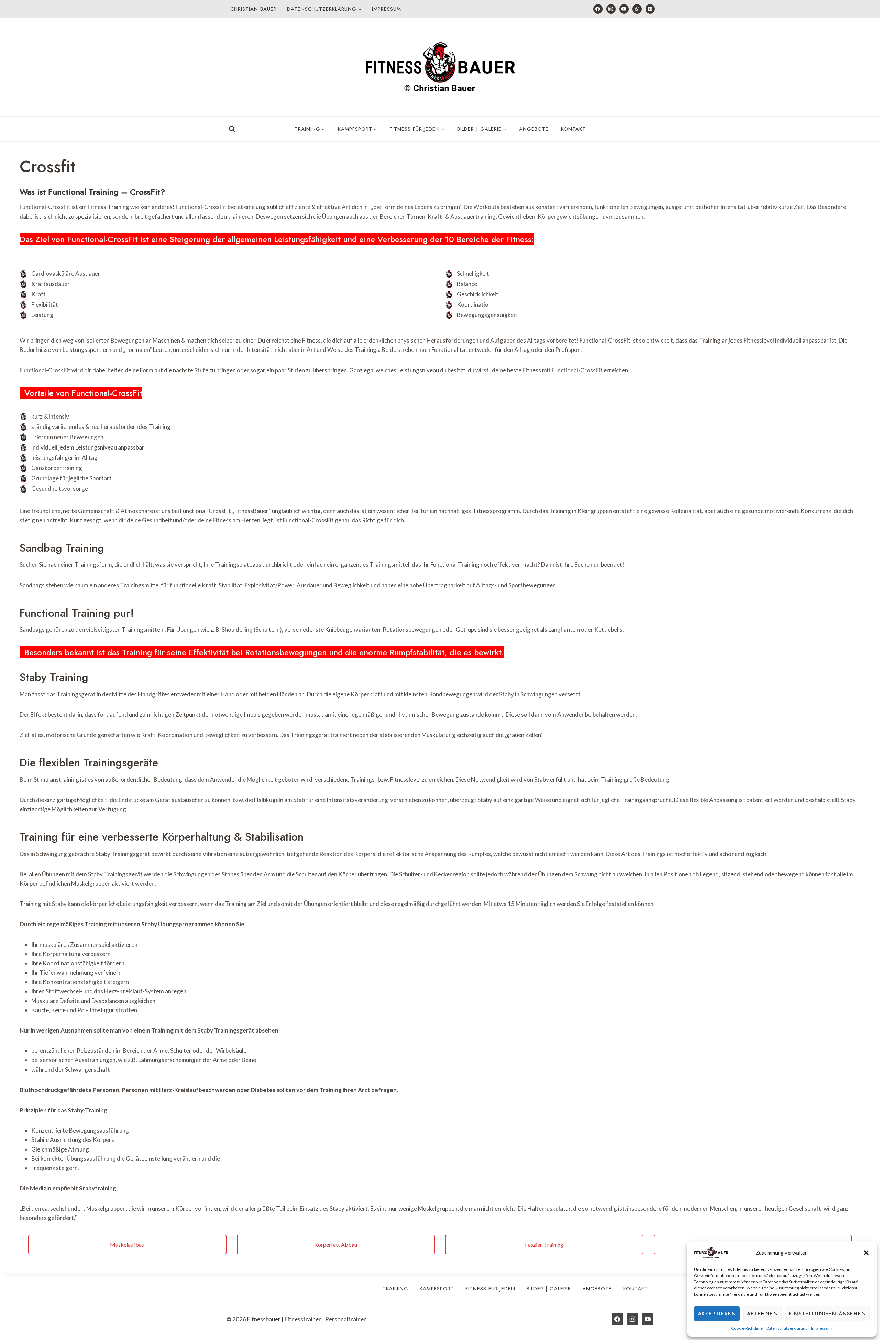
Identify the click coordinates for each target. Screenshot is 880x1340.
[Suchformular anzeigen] (232, 129)
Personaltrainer (345, 1319)
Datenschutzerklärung (786, 1328)
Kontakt (573, 129)
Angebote (534, 129)
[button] (866, 1252)
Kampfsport (437, 1289)
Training (395, 1289)
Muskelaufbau (127, 1244)
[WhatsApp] (637, 8)
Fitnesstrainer (303, 1319)
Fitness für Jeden (490, 1289)
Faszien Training (544, 1244)
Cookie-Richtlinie (747, 1328)
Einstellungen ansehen (827, 1313)
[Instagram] (611, 8)
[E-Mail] (650, 8)
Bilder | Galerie (549, 1289)
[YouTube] (624, 8)
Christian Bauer (253, 9)
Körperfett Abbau (335, 1244)
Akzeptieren (717, 1313)
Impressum (821, 1328)
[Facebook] (598, 8)
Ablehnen (762, 1313)
